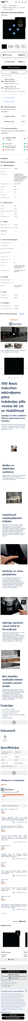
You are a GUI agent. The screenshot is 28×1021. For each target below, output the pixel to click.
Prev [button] (1, 368)
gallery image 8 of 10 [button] (16, 377)
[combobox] (26, 990)
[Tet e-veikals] (4, 2)
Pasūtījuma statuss (15, 971)
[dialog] (14, 1005)
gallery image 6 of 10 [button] (14, 377)
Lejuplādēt (21, 314)
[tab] (14, 158)
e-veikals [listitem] (4, 5)
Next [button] (26, 368)
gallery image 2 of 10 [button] (10, 377)
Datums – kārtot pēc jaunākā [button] (9, 805)
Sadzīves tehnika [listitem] (13, 5)
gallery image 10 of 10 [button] (18, 377)
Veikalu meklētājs (14, 974)
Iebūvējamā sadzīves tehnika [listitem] (9, 7)
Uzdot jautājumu (15, 978)
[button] (10, 87)
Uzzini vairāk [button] (4, 133)
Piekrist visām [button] (13, 1015)
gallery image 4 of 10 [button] (12, 377)
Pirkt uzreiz (14, 72)
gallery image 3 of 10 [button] (11, 377)
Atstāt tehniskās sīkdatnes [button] (13, 1018)
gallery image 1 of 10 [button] (9, 377)
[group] (14, 29)
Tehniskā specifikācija (8, 162)
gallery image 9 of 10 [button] (17, 377)
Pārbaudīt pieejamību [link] (10, 81)
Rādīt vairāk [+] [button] (4, 839)
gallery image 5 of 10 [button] (13, 377)
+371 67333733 (8, 980)
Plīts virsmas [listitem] (22, 7)
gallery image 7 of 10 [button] (15, 377)
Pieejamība (4, 158)
